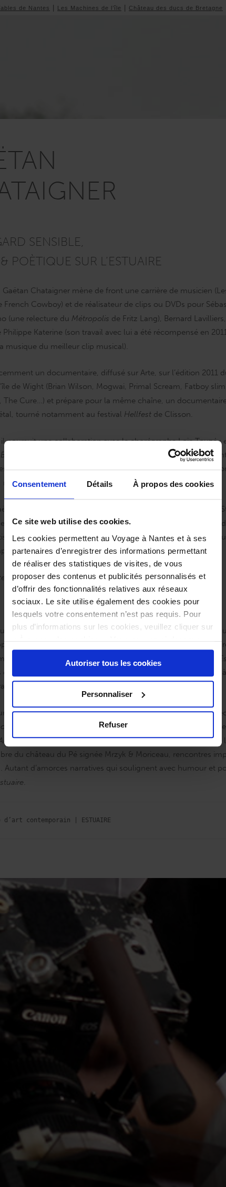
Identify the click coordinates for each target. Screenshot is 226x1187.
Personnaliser (106, 694)
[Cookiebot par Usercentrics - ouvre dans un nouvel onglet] (168, 455)
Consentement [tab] (39, 484)
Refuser (113, 724)
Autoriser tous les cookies (113, 663)
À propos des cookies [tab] (173, 484)
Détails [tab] (99, 484)
